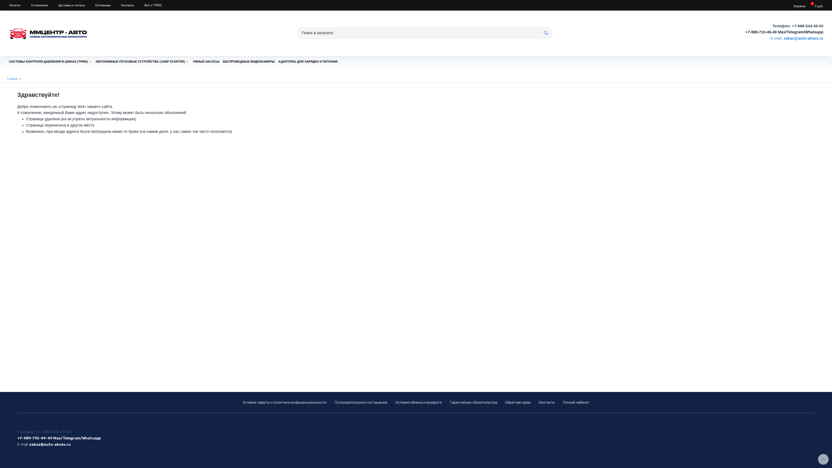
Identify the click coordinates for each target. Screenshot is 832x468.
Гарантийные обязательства (473, 402)
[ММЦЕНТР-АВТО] (52, 32)
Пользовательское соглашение (360, 402)
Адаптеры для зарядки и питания (308, 61)
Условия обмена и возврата (418, 402)
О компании (39, 5)
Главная (12, 78)
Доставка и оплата (71, 5)
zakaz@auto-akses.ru (803, 38)
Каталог (15, 5)
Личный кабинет (576, 402)
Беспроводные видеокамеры (249, 61)
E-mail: (776, 38)
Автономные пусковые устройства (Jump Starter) (140, 61)
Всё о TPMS (153, 5)
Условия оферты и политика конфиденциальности (284, 402)
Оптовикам (103, 5)
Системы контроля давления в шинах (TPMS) (48, 61)
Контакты (127, 5)
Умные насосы (206, 61)
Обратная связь (518, 402)
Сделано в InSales (534, 439)
